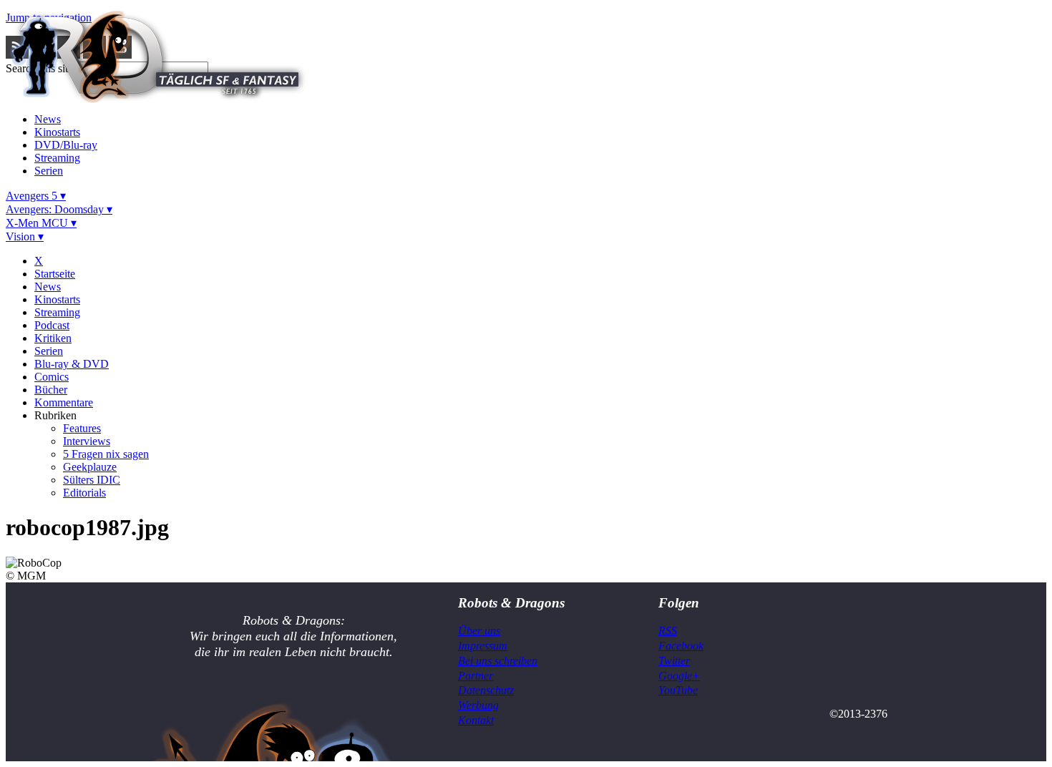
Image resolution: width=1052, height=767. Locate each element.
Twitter (674, 661)
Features (82, 428)
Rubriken (55, 415)
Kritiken (53, 338)
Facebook (680, 646)
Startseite (54, 274)
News (47, 119)
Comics (51, 377)
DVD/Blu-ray (65, 145)
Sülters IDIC (91, 480)
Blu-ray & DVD (71, 364)
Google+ (679, 676)
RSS (667, 631)
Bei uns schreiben (497, 661)
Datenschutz (486, 690)
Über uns (479, 631)
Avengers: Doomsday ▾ (59, 209)
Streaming (57, 158)
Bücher (50, 390)
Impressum (482, 646)
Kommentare (63, 402)
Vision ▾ (25, 236)
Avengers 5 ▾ (36, 196)
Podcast (51, 325)
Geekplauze (90, 467)
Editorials (84, 493)
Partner (475, 676)
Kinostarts (57, 132)
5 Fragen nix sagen (106, 454)
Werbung (478, 705)
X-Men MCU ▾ (41, 223)
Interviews (86, 441)
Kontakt (476, 720)
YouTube (678, 690)
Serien (48, 171)
